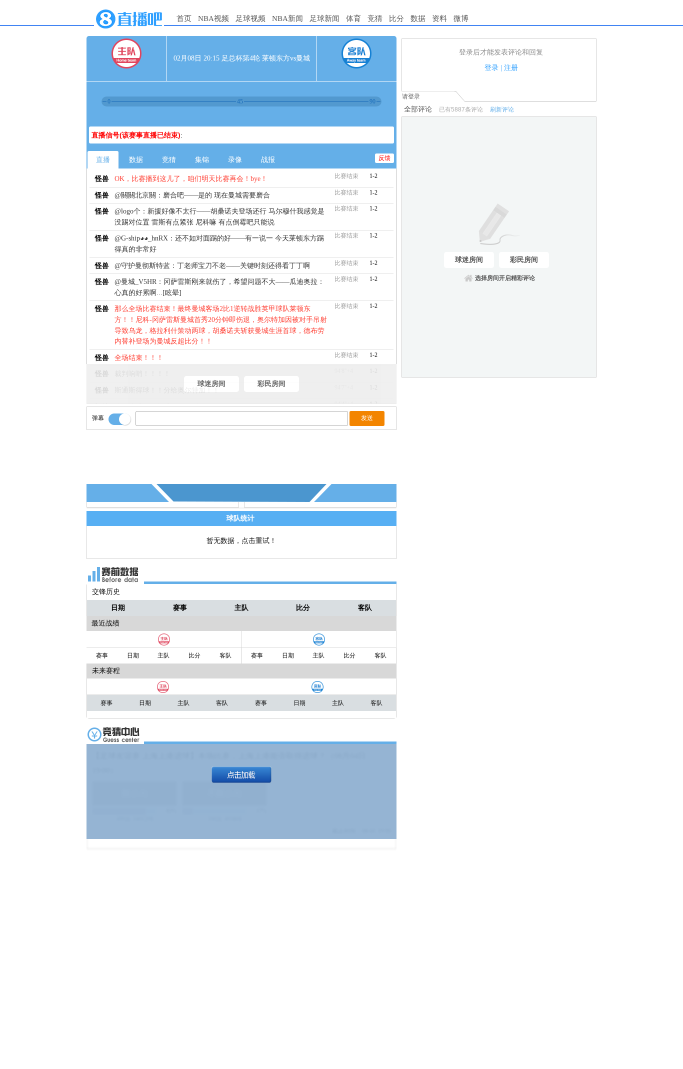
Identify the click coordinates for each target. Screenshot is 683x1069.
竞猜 (375, 18)
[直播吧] (129, 31)
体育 (353, 18)
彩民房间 (272, 384)
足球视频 (251, 18)
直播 (103, 160)
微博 (461, 18)
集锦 (202, 160)
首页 (184, 18)
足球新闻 (325, 18)
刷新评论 (502, 109)
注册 (511, 68)
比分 (396, 18)
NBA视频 (213, 18)
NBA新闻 (287, 18)
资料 (439, 18)
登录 (491, 68)
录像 (235, 160)
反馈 (384, 158)
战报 (268, 160)
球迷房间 (212, 384)
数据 (418, 18)
